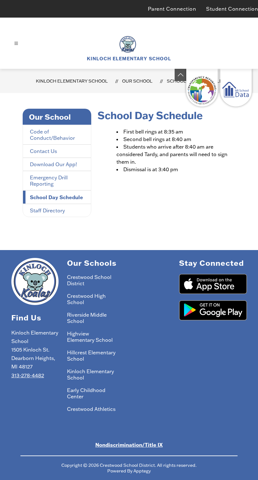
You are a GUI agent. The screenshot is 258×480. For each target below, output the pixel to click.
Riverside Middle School (87, 318)
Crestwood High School (86, 299)
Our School (137, 81)
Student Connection (232, 9)
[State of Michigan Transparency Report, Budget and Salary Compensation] (202, 87)
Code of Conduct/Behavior (52, 134)
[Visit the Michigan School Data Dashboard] (236, 87)
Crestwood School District (89, 280)
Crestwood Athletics (91, 409)
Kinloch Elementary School (72, 81)
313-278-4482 (27, 375)
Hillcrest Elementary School (91, 355)
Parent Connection (172, 9)
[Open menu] (16, 43)
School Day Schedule (56, 197)
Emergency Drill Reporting (49, 180)
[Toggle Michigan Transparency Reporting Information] (181, 75)
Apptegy (142, 471)
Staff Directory (47, 210)
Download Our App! (53, 164)
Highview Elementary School (90, 336)
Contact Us (43, 151)
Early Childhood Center (86, 393)
